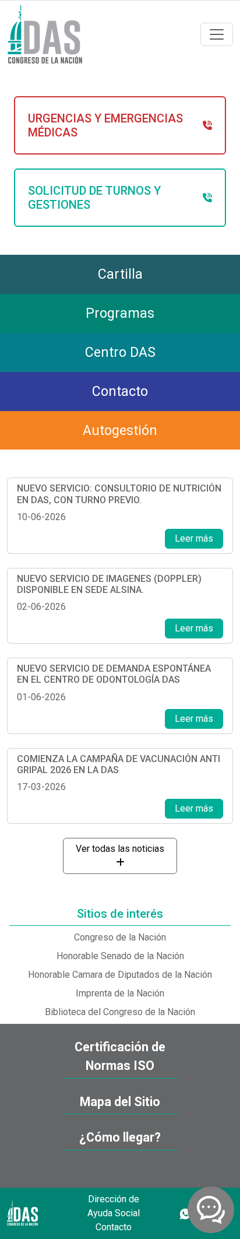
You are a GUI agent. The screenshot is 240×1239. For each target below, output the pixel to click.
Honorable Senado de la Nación (120, 955)
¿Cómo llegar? (120, 1137)
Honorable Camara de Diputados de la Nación (120, 974)
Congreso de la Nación (120, 937)
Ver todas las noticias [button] (120, 848)
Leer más (194, 538)
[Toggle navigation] (216, 34)
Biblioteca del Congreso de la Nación (120, 1011)
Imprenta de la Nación (120, 993)
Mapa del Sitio (120, 1101)
